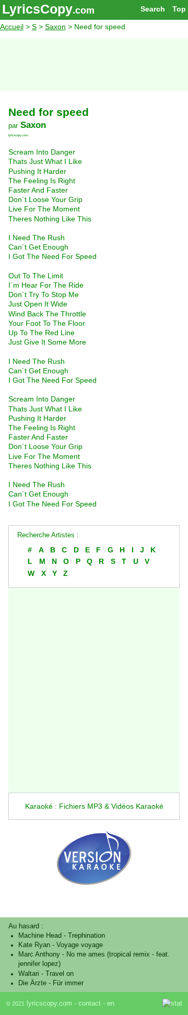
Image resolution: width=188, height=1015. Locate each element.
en (110, 1003)
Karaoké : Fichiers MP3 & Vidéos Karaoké (94, 806)
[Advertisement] (94, 65)
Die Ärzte (32, 983)
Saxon (55, 26)
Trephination (86, 935)
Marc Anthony (39, 954)
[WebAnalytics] (139, 1003)
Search (152, 9)
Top (179, 9)
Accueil (12, 26)
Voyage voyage (79, 945)
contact (89, 1003)
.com (84, 10)
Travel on (59, 973)
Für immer (68, 983)
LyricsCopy (37, 9)
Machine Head (40, 935)
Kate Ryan (34, 945)
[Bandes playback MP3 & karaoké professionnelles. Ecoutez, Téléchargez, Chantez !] (94, 895)
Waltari (28, 973)
